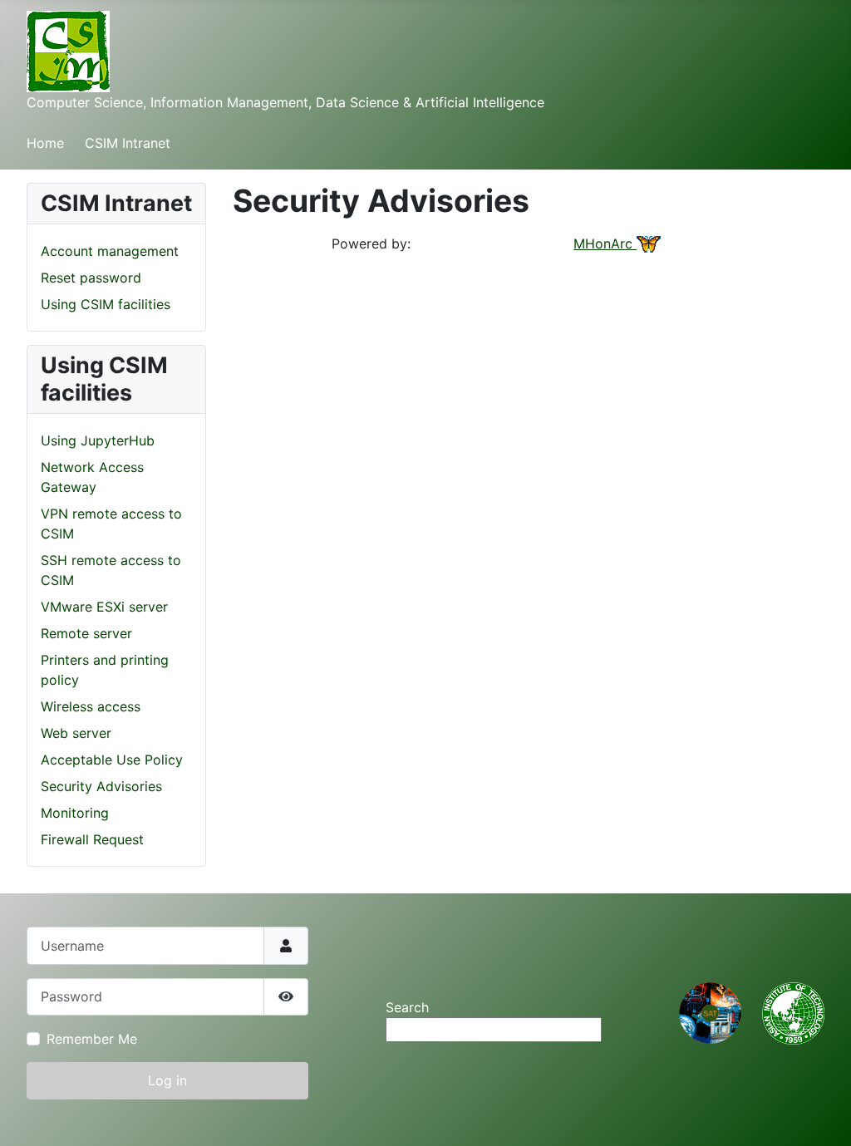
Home (45, 143)
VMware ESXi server (104, 606)
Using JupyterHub (98, 440)
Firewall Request (92, 839)
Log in (167, 1080)
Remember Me (92, 1038)
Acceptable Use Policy (112, 759)
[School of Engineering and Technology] (710, 1012)
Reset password (91, 277)
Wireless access (90, 706)
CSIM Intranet (127, 143)
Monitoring (75, 812)
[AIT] (793, 1012)
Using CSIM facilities (105, 304)
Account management (110, 251)
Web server (76, 733)
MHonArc (605, 243)
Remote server (86, 633)
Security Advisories (101, 786)
